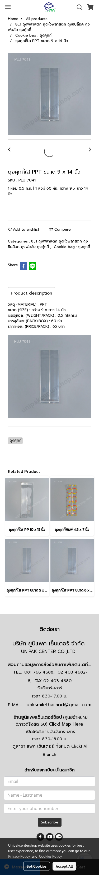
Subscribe (49, 822)
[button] (78, 7)
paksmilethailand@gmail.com (58, 704)
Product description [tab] (31, 293)
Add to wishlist (25, 229)
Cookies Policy (50, 856)
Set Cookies (36, 866)
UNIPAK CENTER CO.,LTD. (49, 651)
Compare (62, 229)
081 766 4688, (39, 672)
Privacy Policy (19, 856)
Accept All (64, 866)
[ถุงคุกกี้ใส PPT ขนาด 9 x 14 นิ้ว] (49, 94)
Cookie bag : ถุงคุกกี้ (72, 247)
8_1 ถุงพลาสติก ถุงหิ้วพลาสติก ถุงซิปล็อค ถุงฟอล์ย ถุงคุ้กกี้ (48, 244)
